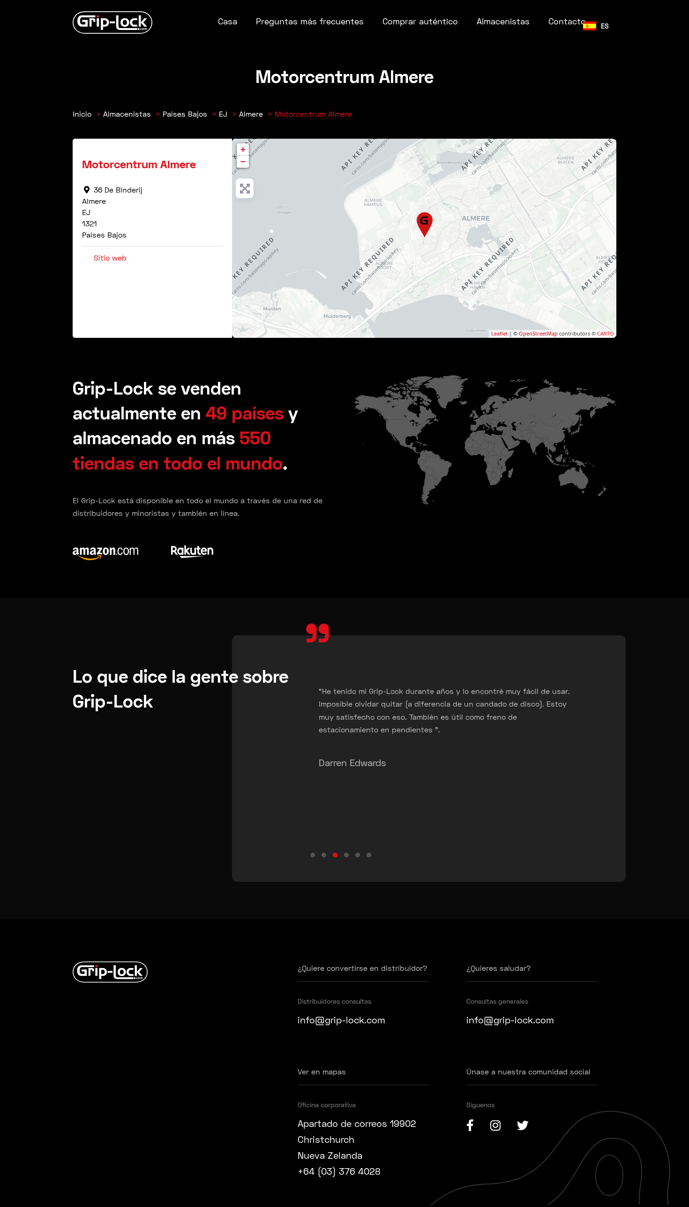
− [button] (243, 161)
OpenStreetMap (538, 333)
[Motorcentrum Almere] (425, 225)
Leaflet (499, 333)
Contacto (567, 21)
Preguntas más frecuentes (310, 21)
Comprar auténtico (420, 21)
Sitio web (110, 257)
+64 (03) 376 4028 (339, 1171)
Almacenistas (503, 21)
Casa (227, 21)
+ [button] (243, 149)
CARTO (605, 333)
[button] (312, 855)
